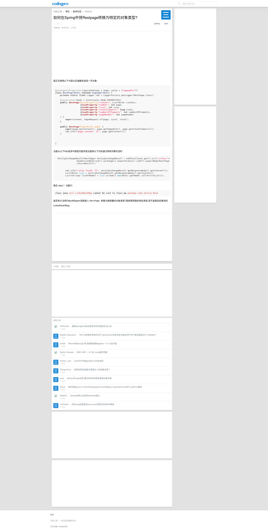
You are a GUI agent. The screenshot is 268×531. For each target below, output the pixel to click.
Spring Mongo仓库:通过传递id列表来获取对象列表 (89, 378)
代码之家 (57, 11)
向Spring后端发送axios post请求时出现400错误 (93, 404)
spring (157, 23)
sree (62, 378)
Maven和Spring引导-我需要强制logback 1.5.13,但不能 (92, 343)
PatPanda (64, 326)
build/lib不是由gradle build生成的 (88, 360)
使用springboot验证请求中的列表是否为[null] (92, 326)
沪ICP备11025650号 (59, 526)
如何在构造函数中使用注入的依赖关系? (91, 369)
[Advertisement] (195, 56)
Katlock (88, 11)
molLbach (64, 404)
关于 (52, 514)
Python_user (65, 360)
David (62, 386)
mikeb (62, 343)
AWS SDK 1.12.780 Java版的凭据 (92, 352)
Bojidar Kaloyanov (68, 334)
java (166, 23)
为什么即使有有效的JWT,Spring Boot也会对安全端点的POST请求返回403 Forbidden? (117, 334)
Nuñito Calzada (67, 352)
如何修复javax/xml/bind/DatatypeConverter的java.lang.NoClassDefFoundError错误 (105, 386)
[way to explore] (60, 5)
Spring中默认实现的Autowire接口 (85, 395)
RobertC (63, 395)
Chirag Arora (65, 369)
